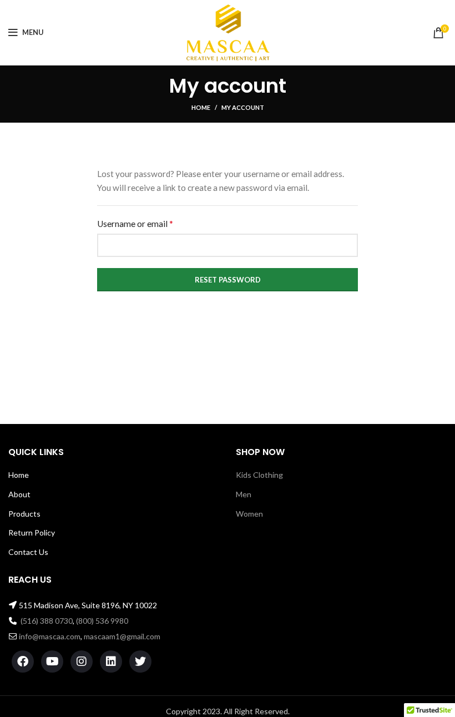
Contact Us (28, 552)
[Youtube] (52, 661)
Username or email (151, 223)
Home (200, 107)
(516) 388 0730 (47, 620)
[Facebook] (23, 661)
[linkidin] (111, 661)
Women (249, 513)
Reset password (228, 279)
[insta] (81, 661)
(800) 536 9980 (102, 620)
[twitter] (140, 661)
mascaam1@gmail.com (122, 636)
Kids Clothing (259, 474)
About (19, 494)
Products (24, 513)
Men (243, 494)
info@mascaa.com (49, 636)
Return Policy (31, 532)
